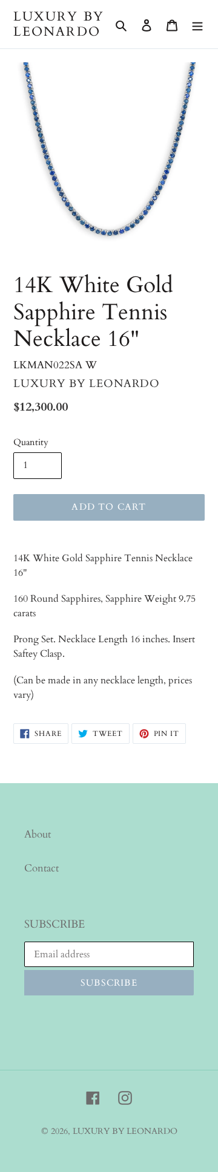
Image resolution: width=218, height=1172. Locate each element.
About (37, 834)
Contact (41, 868)
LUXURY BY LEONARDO (58, 24)
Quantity (30, 442)
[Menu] (197, 24)
